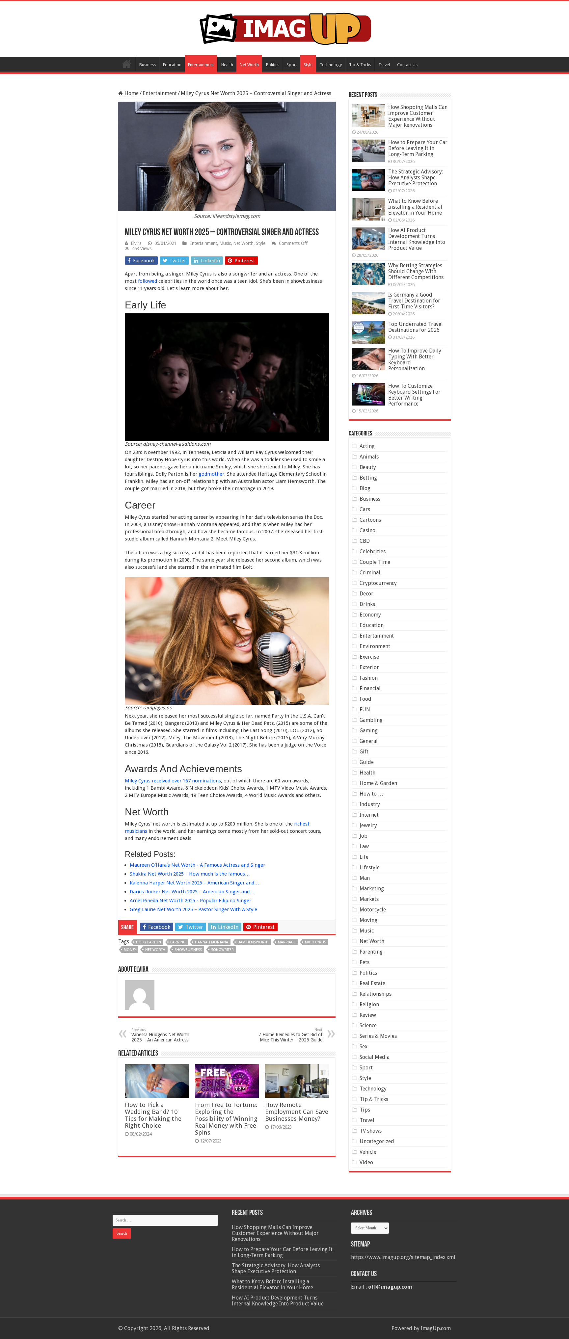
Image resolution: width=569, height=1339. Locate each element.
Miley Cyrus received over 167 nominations (173, 781)
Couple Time (375, 562)
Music (225, 243)
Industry (370, 804)
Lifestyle (370, 867)
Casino (367, 530)
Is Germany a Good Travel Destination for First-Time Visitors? (414, 301)
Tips (365, 1110)
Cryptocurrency (378, 583)
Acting (367, 446)
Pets (364, 962)
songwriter (222, 950)
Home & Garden (378, 783)
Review (368, 1015)
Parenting (371, 952)
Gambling (371, 720)
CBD (365, 541)
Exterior (369, 667)
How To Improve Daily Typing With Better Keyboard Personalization (414, 360)
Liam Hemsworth (253, 942)
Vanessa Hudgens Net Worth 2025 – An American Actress (160, 1035)
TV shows (371, 1131)
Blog (365, 488)
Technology (331, 64)
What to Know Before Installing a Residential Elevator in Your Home (415, 207)
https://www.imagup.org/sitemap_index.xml (403, 1257)
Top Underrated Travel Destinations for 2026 (415, 327)
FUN (365, 709)
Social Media (375, 1057)
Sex (363, 1046)
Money (130, 950)
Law (364, 846)
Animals (369, 457)
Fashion (369, 678)
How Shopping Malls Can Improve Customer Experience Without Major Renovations (417, 116)
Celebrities (373, 551)
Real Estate (372, 983)
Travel (384, 64)
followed (147, 281)
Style (308, 64)
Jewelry (368, 825)
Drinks (367, 604)
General (369, 741)
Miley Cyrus (315, 942)
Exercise (369, 657)
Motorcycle (373, 909)
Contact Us (407, 64)
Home (126, 64)
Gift (364, 751)
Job (363, 836)
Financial (370, 688)
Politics (272, 64)
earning (178, 942)
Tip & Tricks (360, 64)
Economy (370, 615)
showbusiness (188, 950)
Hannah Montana (211, 942)
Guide (367, 762)
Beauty (368, 467)
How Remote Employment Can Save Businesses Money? (296, 1111)
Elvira (136, 243)
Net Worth (249, 64)
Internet (369, 815)
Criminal (370, 572)
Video (366, 1162)
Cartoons (370, 520)
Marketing (372, 888)
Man (365, 878)
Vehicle (368, 1152)
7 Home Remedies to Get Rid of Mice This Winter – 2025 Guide (290, 1035)
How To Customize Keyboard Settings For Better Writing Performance (414, 395)
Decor (366, 594)
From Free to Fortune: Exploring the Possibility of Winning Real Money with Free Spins (226, 1118)
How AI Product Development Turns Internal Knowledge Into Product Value (416, 239)
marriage (287, 942)
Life (364, 857)
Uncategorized (377, 1141)
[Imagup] (284, 28)
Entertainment (201, 64)
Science (368, 1025)
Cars (365, 509)
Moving (368, 920)
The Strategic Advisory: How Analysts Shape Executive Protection (415, 178)
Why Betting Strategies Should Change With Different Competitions (416, 271)
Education (172, 64)
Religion (369, 1004)
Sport (291, 64)
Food (365, 699)
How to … (371, 794)
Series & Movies (378, 1036)
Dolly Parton (148, 942)
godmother (211, 474)
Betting (368, 478)
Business (147, 64)
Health (227, 64)
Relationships (376, 994)
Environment (375, 646)
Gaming (369, 730)
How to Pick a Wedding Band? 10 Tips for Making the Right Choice (153, 1115)
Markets (369, 899)
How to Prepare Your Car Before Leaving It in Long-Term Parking (417, 148)
